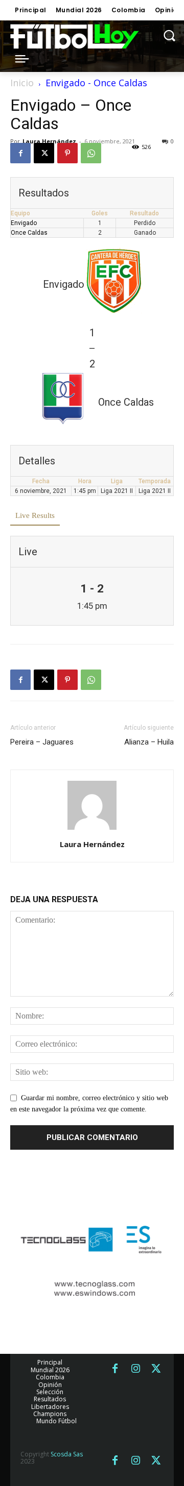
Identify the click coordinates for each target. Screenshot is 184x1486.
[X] (44, 153)
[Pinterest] (67, 153)
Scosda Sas (67, 1454)
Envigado (24, 223)
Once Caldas (29, 232)
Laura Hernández (49, 141)
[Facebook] (20, 153)
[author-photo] (92, 830)
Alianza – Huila (149, 742)
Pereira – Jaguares (42, 742)
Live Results (35, 515)
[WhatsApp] (91, 153)
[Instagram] (135, 1369)
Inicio (22, 83)
